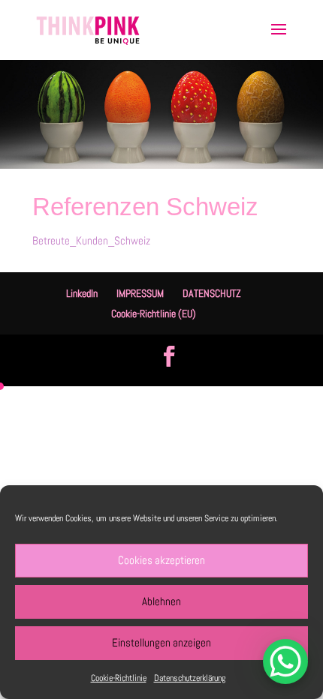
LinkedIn (82, 293)
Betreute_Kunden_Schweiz (91, 240)
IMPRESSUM (140, 293)
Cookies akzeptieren (161, 560)
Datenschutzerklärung (189, 678)
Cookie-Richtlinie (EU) (153, 313)
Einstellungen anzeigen (161, 642)
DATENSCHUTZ (212, 293)
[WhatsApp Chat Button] (285, 661)
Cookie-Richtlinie (118, 678)
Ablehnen (161, 601)
